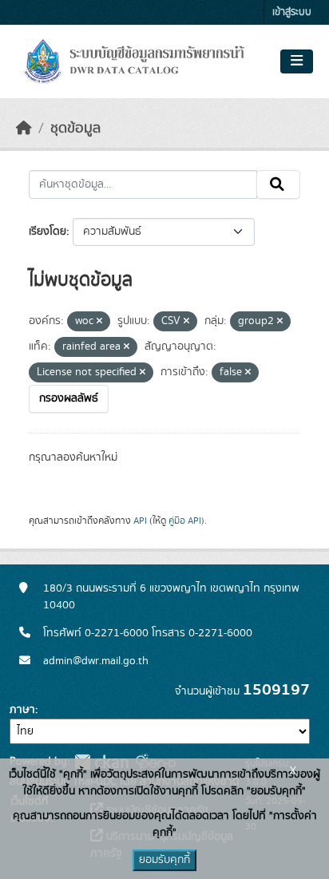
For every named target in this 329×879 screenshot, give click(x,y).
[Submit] (278, 184)
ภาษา (22, 710)
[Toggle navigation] (296, 61)
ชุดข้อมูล (75, 128)
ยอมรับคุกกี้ (164, 860)
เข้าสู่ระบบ (291, 12)
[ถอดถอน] (99, 321)
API (140, 520)
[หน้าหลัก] (24, 128)
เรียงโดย (47, 232)
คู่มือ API (184, 520)
